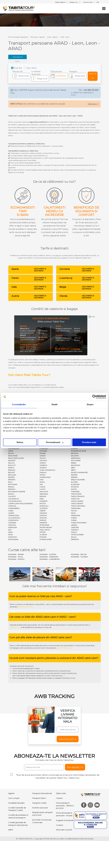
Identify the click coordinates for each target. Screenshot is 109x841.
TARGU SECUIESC (78, 506)
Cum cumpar (14, 798)
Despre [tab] (90, 404)
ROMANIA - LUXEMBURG (50, 559)
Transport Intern (39, 798)
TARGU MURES (77, 501)
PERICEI (43, 520)
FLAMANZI (44, 449)
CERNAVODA (13, 515)
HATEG (42, 475)
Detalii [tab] (55, 404)
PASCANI (43, 518)
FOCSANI (43, 451)
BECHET (11, 472)
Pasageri (73, 71)
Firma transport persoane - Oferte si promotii (65, 805)
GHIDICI (43, 463)
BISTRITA (11, 480)
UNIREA (74, 525)
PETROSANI (44, 525)
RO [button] (98, 2)
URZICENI (75, 527)
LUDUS (42, 487)
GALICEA (43, 460)
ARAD (10, 451)
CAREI (10, 511)
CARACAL (12, 506)
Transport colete (39, 803)
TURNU (74, 520)
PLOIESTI (43, 535)
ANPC (10, 830)
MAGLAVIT (44, 492)
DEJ (9, 530)
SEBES (73, 463)
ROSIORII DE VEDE (78, 451)
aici (64, 676)
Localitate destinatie (36, 72)
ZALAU (74, 537)
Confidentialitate (71, 839)
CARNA (11, 513)
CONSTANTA (13, 520)
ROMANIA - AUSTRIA (48, 554)
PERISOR (43, 523)
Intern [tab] (17, 61)
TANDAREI (75, 492)
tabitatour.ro (15, 627)
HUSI (41, 480)
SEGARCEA (75, 465)
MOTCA (43, 503)
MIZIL (42, 499)
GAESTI (42, 456)
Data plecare (56, 71)
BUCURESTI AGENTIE (16, 492)
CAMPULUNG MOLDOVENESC (20, 503)
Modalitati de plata (16, 803)
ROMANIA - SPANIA (16, 554)
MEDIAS (43, 496)
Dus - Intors (32, 68)
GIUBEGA (43, 465)
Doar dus (18, 68)
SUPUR (74, 489)
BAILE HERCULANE (16, 458)
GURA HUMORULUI (47, 470)
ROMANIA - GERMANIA (49, 557)
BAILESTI (11, 460)
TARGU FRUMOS (77, 496)
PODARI (43, 537)
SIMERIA (74, 477)
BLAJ (10, 482)
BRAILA (11, 487)
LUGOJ (42, 489)
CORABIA (12, 523)
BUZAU (11, 494)
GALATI (43, 458)
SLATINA (74, 482)
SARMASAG (75, 458)
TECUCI (74, 511)
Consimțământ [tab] (19, 404)
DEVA (10, 535)
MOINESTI (43, 501)
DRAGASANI (13, 539)
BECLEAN (12, 475)
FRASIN (42, 453)
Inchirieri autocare (40, 808)
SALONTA (75, 456)
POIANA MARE (46, 539)
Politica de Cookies (86, 839)
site (74, 604)
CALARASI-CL (13, 499)
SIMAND (74, 475)
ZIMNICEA (75, 539)
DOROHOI (12, 537)
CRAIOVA (12, 525)
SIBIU (73, 468)
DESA (10, 532)
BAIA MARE (13, 456)
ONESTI (43, 511)
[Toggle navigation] (103, 8)
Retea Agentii (61, 2)
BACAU (11, 453)
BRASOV (11, 489)
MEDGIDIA (44, 494)
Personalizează (53, 442)
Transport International (42, 793)
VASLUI (74, 532)
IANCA (42, 482)
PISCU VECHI (45, 530)
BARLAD (11, 470)
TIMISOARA (75, 515)
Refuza (20, 442)
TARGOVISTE (76, 494)
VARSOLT (75, 530)
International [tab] (17, 57)
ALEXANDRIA (13, 449)
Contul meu (88, 2)
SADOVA (74, 453)
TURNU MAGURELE (79, 523)
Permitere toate (89, 442)
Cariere (59, 798)
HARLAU (43, 472)
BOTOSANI (12, 484)
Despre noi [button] (75, 2)
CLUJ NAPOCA (14, 518)
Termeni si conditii (57, 839)
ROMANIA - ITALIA (15, 557)
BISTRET (11, 477)
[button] (78, 76)
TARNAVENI (75, 508)
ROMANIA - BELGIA (79, 554)
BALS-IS (11, 463)
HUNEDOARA (45, 477)
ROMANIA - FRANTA (16, 559)
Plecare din (17, 71)
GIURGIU (43, 468)
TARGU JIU (75, 499)
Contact (59, 825)
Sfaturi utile (61, 793)
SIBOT (73, 470)
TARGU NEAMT (77, 503)
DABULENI (12, 527)
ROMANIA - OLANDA (79, 557)
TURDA (74, 518)
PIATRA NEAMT (46, 527)
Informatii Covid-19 (64, 830)
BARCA (11, 468)
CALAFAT (12, 496)
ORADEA (43, 513)
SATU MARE (76, 460)
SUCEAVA (75, 487)
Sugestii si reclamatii (65, 820)
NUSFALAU (44, 506)
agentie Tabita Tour (25, 607)
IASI (41, 484)
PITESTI (42, 532)
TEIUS (73, 513)
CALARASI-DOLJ (15, 501)
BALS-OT (12, 465)
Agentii (11, 793)
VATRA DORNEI (77, 535)
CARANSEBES (13, 508)
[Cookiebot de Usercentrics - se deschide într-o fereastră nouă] (94, 397)
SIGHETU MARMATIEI (79, 472)
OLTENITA (44, 508)
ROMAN (74, 449)
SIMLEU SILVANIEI (78, 480)
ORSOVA (43, 515)
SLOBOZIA (75, 484)
